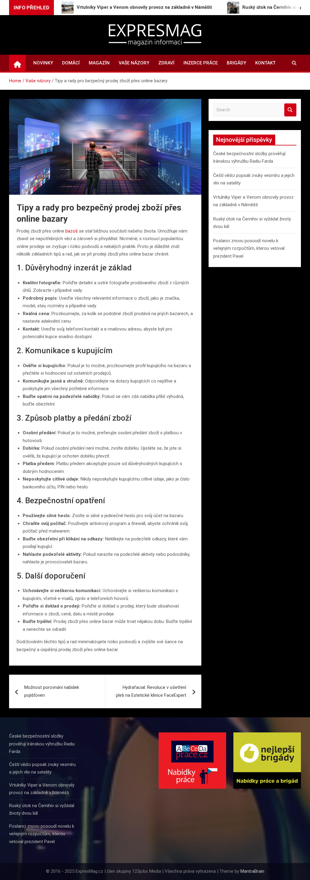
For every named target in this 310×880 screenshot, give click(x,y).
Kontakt (265, 63)
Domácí (71, 63)
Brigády (236, 63)
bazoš (71, 231)
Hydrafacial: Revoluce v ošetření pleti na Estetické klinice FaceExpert (151, 691)
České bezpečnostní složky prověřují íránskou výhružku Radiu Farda (42, 743)
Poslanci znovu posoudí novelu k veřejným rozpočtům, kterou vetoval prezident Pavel (249, 248)
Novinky (43, 63)
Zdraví (166, 63)
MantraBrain (252, 871)
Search (290, 109)
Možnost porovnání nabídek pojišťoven (51, 691)
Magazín (99, 63)
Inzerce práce (200, 63)
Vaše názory (134, 63)
